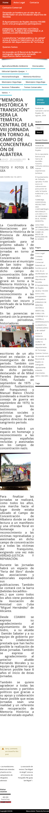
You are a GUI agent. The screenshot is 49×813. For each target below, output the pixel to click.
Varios (5, 92)
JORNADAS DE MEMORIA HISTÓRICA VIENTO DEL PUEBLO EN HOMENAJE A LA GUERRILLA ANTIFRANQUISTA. (23, 31)
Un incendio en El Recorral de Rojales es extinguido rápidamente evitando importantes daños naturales (22, 54)
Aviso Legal (19, 2)
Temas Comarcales (33, 87)
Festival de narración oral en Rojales (42, 110)
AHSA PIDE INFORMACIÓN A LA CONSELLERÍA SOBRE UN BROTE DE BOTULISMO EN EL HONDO (41, 232)
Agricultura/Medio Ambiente (15, 66)
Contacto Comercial (12, 7)
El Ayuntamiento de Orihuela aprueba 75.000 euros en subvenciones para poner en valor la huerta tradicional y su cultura (41, 186)
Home (5, 2)
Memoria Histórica (31, 76)
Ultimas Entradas (41, 101)
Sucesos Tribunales (11, 87)
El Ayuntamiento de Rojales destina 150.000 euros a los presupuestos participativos (24, 22)
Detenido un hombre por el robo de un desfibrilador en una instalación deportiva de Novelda (24, 14)
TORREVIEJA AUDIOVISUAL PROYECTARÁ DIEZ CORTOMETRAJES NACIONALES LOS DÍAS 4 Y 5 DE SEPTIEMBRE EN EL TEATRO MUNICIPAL (42, 210)
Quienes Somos (10, 47)
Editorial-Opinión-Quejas (13, 71)
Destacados (37, 66)
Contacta (34, 2)
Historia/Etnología (10, 76)
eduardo (5, 159)
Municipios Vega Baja (11, 82)
